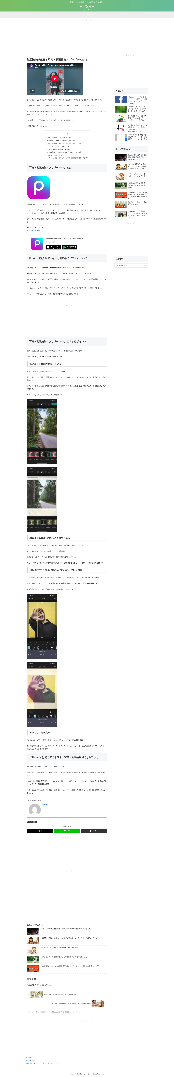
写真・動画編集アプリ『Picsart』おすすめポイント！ (64, 143)
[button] (94, 831)
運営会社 (28, 1060)
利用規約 (28, 1057)
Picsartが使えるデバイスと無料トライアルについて (63, 140)
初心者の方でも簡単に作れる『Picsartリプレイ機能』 (66, 152)
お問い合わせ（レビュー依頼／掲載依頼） (40, 1063)
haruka (45, 805)
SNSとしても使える (55, 155)
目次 (64, 133)
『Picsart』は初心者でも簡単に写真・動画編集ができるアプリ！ (67, 158)
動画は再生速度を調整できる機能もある (61, 149)
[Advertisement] (87, 35)
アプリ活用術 (32, 822)
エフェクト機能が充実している (59, 146)
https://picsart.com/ (33, 230)
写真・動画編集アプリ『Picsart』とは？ (60, 137)
